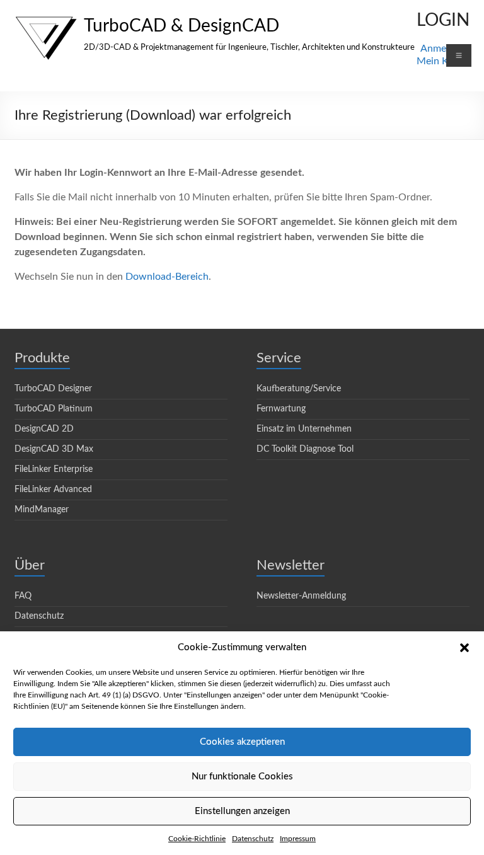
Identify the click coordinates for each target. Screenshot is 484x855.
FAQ (23, 596)
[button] (464, 647)
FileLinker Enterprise (53, 469)
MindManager (41, 509)
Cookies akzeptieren (242, 742)
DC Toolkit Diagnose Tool (305, 449)
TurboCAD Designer (53, 388)
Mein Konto (443, 61)
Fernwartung (281, 409)
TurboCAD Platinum (53, 409)
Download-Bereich (167, 277)
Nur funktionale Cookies (242, 776)
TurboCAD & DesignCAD (181, 26)
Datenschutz (253, 838)
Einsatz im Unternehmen (304, 429)
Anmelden (442, 48)
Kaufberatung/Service (298, 388)
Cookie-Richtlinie (197, 838)
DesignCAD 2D (44, 429)
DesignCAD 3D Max (53, 449)
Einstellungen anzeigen (242, 811)
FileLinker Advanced (53, 489)
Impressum (298, 838)
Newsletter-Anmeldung (301, 596)
